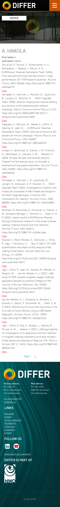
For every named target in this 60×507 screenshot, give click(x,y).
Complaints (9, 430)
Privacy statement (12, 420)
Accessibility (10, 423)
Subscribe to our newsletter (17, 454)
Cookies (8, 417)
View (4, 91)
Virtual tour (9, 427)
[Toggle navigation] (54, 5)
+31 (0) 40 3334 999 (12, 399)
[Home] (27, 374)
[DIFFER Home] (19, 3)
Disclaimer (9, 414)
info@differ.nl (10, 402)
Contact (8, 433)
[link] (7, 446)
